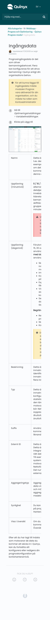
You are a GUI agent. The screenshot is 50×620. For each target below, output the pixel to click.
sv (37, 6)
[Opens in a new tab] (25, 595)
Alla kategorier (15, 28)
